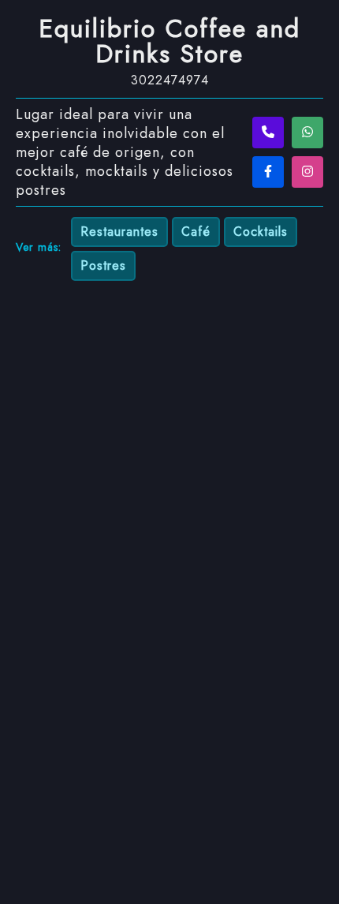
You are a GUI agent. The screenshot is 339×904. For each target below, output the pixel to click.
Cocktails (260, 231)
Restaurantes (119, 231)
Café (195, 231)
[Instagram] (307, 172)
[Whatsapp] (307, 132)
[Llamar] (268, 132)
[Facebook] (268, 172)
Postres (103, 265)
